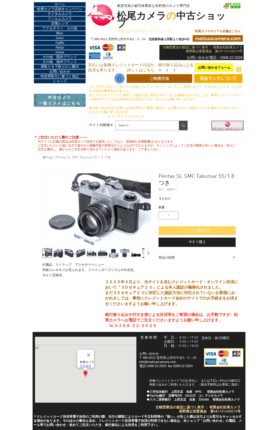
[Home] (119, 78)
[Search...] (183, 125)
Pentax (60, 47)
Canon (60, 38)
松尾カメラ (146, 16)
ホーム (60, 4)
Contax (60, 52)
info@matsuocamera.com (157, 362)
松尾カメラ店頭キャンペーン (59, 9)
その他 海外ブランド (59, 62)
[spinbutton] (168, 215)
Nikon (59, 33)
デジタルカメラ (60, 14)
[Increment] (175, 215)
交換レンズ (59, 23)
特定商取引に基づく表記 (60, 76)
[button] (238, 68)
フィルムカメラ (60, 19)
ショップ (60, 81)
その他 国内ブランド (59, 57)
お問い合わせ (59, 72)
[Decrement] (162, 215)
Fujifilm (60, 43)
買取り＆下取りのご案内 (60, 67)
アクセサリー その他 (59, 28)
